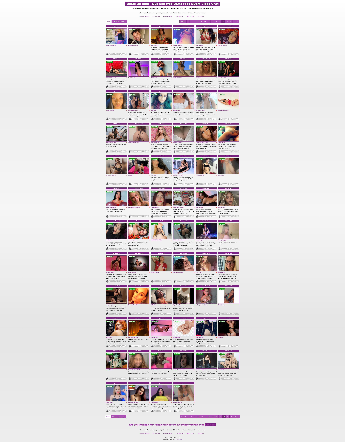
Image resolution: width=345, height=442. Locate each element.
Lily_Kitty (199, 272)
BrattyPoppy (222, 240)
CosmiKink (199, 77)
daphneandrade (178, 272)
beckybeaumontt (223, 110)
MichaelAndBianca (179, 240)
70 (208, 21)
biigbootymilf (155, 337)
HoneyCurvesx (177, 142)
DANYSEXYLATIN (156, 240)
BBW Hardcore (179, 16)
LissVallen (109, 240)
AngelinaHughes (201, 369)
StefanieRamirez (111, 77)
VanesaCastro (222, 77)
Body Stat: (116, 26)
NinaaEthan (199, 207)
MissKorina (221, 272)
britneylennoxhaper (202, 305)
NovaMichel (154, 77)
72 (216, 21)
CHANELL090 (200, 175)
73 (219, 21)
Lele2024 (221, 369)
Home (108, 21)
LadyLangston (110, 305)
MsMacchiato (110, 272)
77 (234, 21)
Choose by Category (119, 21)
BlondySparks (155, 142)
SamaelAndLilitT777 (134, 110)
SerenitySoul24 (133, 305)
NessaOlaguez (222, 45)
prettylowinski (177, 77)
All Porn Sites (156, 16)
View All (183, 21)
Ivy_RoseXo (176, 305)
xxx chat (210, 425)
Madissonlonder (133, 402)
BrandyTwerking (111, 45)
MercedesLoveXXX (134, 369)
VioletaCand (154, 402)
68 (201, 21)
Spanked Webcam (144, 16)
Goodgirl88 (221, 142)
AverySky (153, 110)
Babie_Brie (176, 110)
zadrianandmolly (133, 337)
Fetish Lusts (201, 16)
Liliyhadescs (155, 207)
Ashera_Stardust (133, 142)
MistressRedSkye (111, 142)
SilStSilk (153, 305)
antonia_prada (132, 240)
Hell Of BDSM (190, 16)
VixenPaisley (155, 369)
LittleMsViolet (177, 45)
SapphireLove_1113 (202, 142)
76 (230, 21)
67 (197, 21)
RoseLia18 (221, 207)
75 (227, 21)
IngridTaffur (109, 402)
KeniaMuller (176, 337)
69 (205, 21)
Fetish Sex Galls (167, 16)
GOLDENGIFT (155, 45)
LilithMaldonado (178, 175)
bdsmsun (109, 337)
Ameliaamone (222, 305)
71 (212, 21)
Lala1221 (221, 175)
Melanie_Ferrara (111, 207)
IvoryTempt (199, 240)
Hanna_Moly (199, 45)
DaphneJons (199, 337)
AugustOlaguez (133, 45)
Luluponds (131, 77)
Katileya (130, 175)
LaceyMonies (110, 110)
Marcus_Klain (155, 272)
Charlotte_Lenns (111, 175)
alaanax (220, 337)
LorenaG (153, 175)
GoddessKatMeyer (134, 207)
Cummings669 (177, 402)
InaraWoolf (109, 369)
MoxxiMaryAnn (200, 110)
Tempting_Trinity (178, 207)
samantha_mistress (179, 369)
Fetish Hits (179, 439)
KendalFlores (132, 272)
